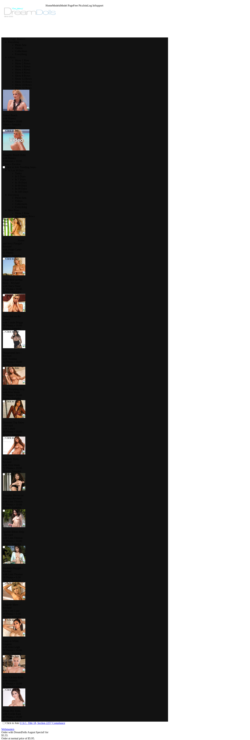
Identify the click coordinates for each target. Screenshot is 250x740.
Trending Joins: (28, 167)
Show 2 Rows (22, 63)
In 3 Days (20, 176)
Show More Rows (25, 216)
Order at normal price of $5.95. (18, 738)
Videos (18, 48)
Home (49, 5)
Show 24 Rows (23, 84)
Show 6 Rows (22, 72)
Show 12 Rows (23, 78)
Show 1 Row (22, 60)
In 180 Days (21, 191)
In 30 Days (21, 182)
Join (85, 5)
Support (99, 5)
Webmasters (7, 729)
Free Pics (78, 5)
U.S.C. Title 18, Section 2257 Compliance (42, 723)
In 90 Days (21, 188)
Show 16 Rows (23, 81)
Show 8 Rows (22, 75)
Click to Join (12, 130)
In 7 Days (20, 179)
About (6, 124)
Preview (16, 164)
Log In (91, 5)
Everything (21, 54)
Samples (16, 124)
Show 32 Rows (23, 87)
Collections (21, 51)
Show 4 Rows (22, 69)
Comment (9, 127)
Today (18, 173)
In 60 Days (21, 185)
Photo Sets (20, 45)
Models (56, 5)
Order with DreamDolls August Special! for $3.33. (24, 734)
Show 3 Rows (22, 66)
